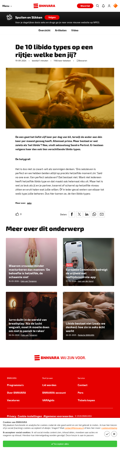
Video (74, 30)
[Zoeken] (97, 6)
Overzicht (44, 30)
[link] (29, 202)
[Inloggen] (109, 6)
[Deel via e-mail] (102, 214)
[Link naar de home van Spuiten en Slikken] (9, 17)
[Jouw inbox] (103, 5)
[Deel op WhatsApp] (94, 214)
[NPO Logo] (115, 6)
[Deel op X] (79, 214)
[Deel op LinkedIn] (87, 214)
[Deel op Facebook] (72, 214)
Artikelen (61, 30)
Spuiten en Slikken (28, 17)
